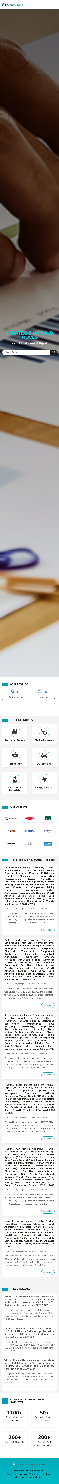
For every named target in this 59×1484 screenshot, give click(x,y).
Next (55, 699)
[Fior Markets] (12, 4)
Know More (47, 930)
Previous (3, 699)
